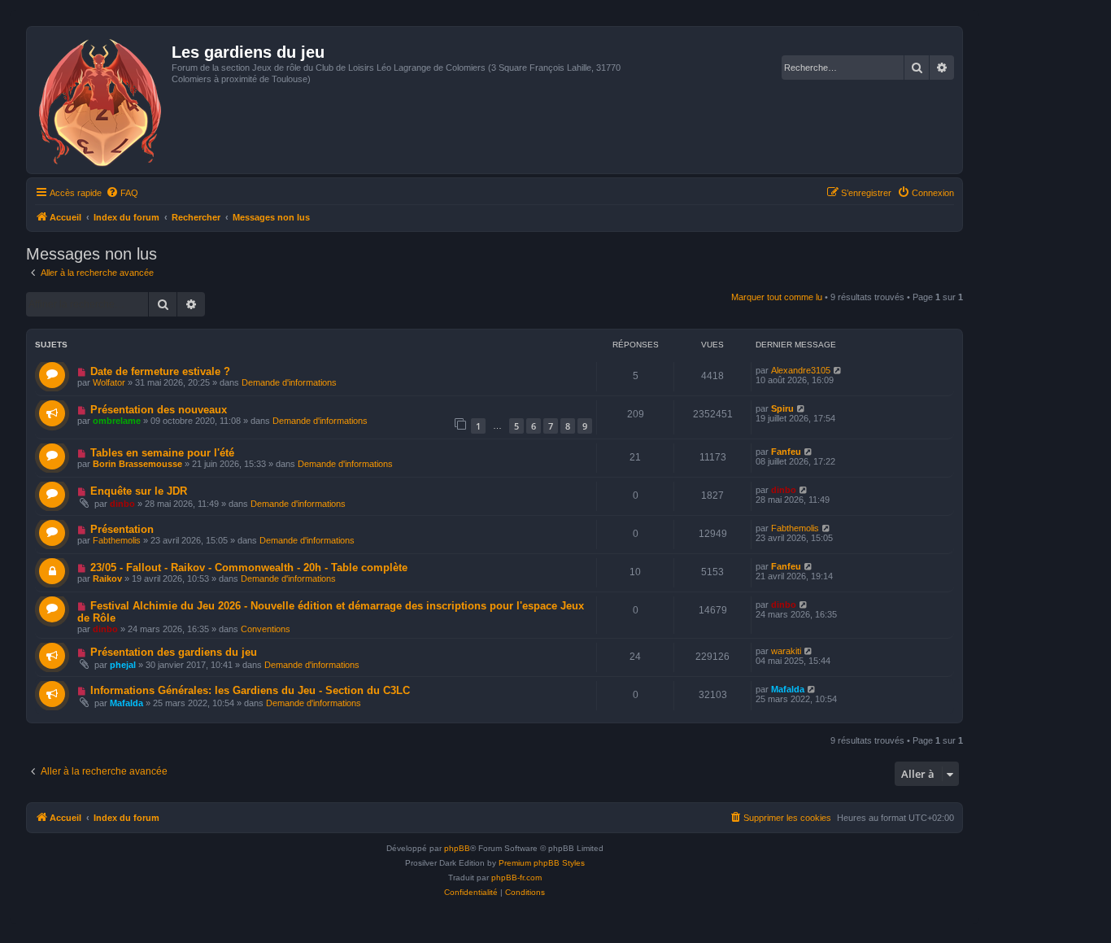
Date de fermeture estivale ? (160, 371)
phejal (123, 665)
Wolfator (109, 382)
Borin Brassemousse (137, 464)
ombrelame (117, 421)
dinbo (122, 504)
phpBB (457, 848)
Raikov (107, 578)
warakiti (786, 651)
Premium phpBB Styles (542, 862)
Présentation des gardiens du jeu (173, 652)
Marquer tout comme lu (776, 297)
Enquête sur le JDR (138, 491)
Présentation (122, 529)
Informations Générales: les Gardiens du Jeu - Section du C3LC (250, 690)
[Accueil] (101, 100)
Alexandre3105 (800, 370)
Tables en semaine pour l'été (162, 453)
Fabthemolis (117, 540)
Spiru (782, 408)
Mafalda (126, 703)
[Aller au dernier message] (838, 370)
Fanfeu (786, 451)
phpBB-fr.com (516, 877)
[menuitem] (122, 193)
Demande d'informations (289, 382)
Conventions (265, 629)
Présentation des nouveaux (158, 410)
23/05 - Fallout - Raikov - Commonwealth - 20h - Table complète (248, 567)
